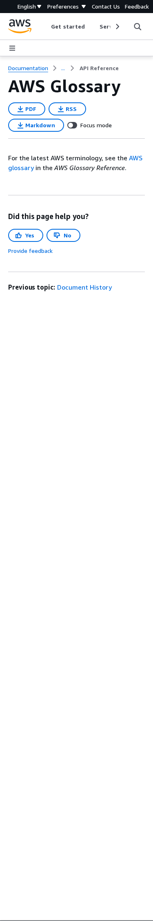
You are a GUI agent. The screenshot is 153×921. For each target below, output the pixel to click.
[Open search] (137, 26)
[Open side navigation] (12, 48)
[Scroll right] (117, 26)
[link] (99, 68)
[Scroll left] (45, 26)
